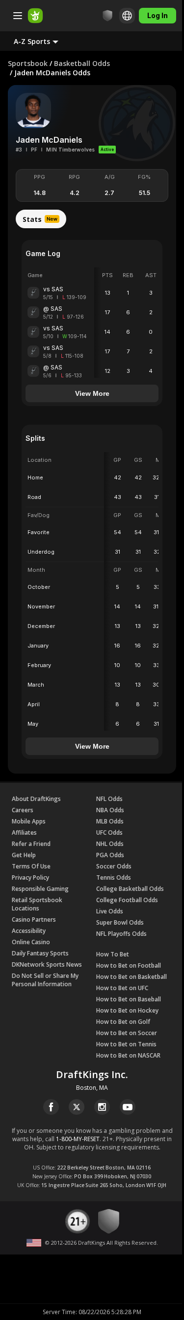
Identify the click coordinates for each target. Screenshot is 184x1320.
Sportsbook (28, 63)
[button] (44, 41)
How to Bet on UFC (122, 988)
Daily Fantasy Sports (40, 953)
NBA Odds (110, 810)
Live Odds (109, 911)
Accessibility (29, 931)
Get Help (24, 855)
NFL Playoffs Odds (121, 934)
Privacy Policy (30, 877)
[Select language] (127, 15)
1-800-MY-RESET (78, 1139)
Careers (22, 810)
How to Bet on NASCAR (128, 1055)
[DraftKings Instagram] (102, 1107)
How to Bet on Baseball (128, 999)
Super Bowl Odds (120, 922)
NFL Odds (109, 799)
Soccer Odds (113, 866)
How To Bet (112, 954)
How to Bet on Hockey (127, 1010)
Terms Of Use (31, 866)
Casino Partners (34, 919)
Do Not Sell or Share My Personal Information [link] (45, 980)
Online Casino (31, 942)
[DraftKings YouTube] (127, 1107)
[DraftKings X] (76, 1107)
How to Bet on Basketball (131, 977)
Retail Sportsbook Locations (37, 904)
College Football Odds (127, 900)
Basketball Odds (82, 63)
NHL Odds (110, 844)
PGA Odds (110, 855)
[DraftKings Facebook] (51, 1107)
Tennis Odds (113, 877)
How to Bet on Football (128, 965)
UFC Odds (109, 832)
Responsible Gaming (40, 889)
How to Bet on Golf (123, 1021)
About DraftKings (36, 799)
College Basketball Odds (130, 889)
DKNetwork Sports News (47, 964)
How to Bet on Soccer (126, 1033)
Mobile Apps (29, 821)
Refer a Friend (31, 844)
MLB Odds (110, 821)
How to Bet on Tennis (126, 1044)
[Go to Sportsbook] (35, 15)
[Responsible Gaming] (107, 15)
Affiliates (24, 832)
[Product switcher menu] (18, 15)
